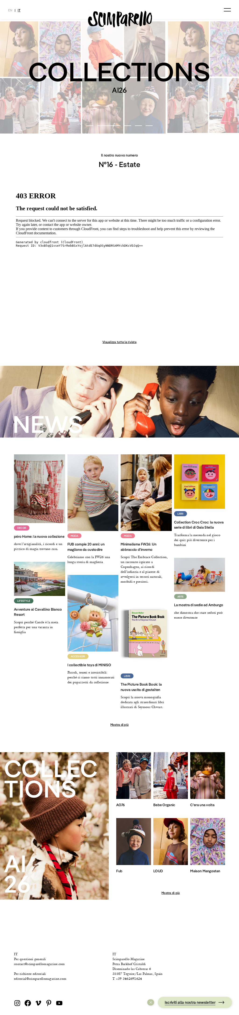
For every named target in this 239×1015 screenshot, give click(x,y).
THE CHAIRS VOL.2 (119, 113)
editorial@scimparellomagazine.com (40, 978)
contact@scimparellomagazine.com (39, 964)
